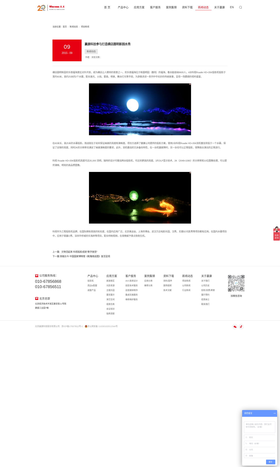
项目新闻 (85, 27)
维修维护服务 (131, 299)
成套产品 (92, 290)
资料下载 (187, 7)
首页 (65, 27)
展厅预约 (205, 295)
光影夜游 (110, 285)
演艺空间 (110, 299)
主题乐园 (110, 290)
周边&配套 (92, 285)
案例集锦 (171, 7)
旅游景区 (110, 281)
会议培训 (110, 309)
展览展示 (110, 295)
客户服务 (155, 7)
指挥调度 (110, 313)
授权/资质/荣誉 (208, 290)
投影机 (91, 281)
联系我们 (205, 304)
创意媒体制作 (131, 290)
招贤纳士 (205, 299)
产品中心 (123, 7)
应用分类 (148, 281)
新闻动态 (203, 7)
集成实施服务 (131, 295)
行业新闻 (186, 290)
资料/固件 (167, 281)
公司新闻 (186, 285)
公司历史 (205, 285)
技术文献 (167, 290)
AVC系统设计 (131, 281)
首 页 (107, 7)
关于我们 (205, 281)
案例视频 (167, 285)
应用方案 (139, 7)
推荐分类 (148, 285)
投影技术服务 (131, 285)
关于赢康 (219, 7)
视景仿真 (110, 304)
